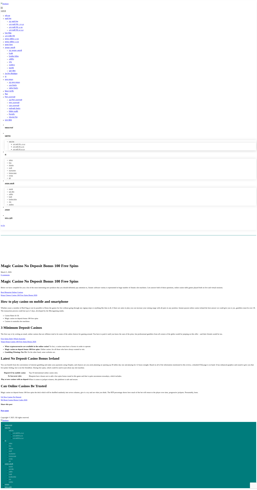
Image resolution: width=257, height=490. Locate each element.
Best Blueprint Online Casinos (12, 292)
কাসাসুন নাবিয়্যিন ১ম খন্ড (12, 39)
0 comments (5, 275)
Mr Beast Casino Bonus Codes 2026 (14, 400)
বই (5, 77)
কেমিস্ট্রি (11, 59)
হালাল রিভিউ (8, 120)
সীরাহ (6, 94)
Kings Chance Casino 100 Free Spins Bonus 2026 (19, 295)
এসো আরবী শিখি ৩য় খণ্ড (16, 30)
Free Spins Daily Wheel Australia (13, 339)
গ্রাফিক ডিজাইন (13, 88)
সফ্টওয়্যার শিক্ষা (13, 117)
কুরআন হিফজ (9, 45)
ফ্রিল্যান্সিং (12, 114)
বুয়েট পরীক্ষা (12, 71)
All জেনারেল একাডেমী (15, 51)
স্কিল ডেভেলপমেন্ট (10, 97)
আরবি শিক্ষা (8, 19)
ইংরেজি (11, 53)
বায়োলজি (11, 68)
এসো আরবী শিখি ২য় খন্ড (16, 27)
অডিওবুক (7, 16)
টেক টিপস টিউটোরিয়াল (11, 74)
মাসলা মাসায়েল (9, 80)
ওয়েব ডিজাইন (13, 85)
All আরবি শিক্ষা (13, 22)
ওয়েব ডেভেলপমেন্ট (14, 106)
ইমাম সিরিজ (8, 33)
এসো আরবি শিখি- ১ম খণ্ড (16, 24)
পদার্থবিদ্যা (12, 65)
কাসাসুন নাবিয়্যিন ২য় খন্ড (12, 42)
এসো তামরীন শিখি (10, 36)
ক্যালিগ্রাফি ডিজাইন (14, 109)
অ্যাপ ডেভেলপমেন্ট (14, 103)
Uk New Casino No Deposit (11, 397)
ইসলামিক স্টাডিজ (14, 56)
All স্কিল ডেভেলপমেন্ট (15, 100)
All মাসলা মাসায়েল (14, 82)
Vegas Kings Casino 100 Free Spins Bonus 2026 (18, 342)
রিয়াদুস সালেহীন (9, 91)
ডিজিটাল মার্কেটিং (13, 111)
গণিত (10, 62)
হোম (6, 238)
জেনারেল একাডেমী (10, 48)
